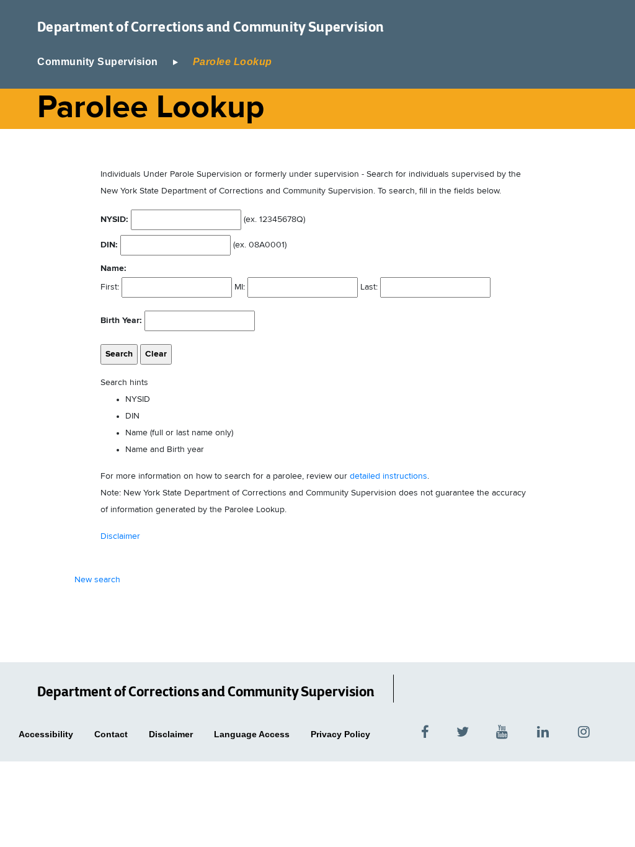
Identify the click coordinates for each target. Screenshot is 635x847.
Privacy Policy (340, 734)
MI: (239, 287)
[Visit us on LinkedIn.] (544, 731)
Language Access (252, 734)
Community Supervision (97, 61)
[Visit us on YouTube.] (503, 731)
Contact (111, 734)
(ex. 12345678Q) (202, 219)
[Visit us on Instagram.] (600, 731)
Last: (369, 287)
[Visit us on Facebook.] (425, 731)
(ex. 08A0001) (193, 245)
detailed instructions (388, 476)
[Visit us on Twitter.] (462, 731)
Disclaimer (120, 536)
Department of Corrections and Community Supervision (210, 26)
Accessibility (46, 734)
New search (97, 579)
